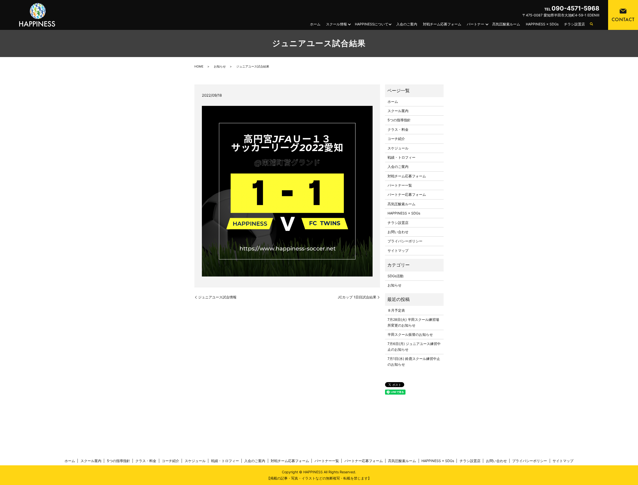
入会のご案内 (406, 24)
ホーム (315, 24)
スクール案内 (398, 111)
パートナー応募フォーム (407, 194)
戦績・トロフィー (401, 157)
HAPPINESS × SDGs (542, 24)
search (591, 24)
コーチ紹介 (396, 139)
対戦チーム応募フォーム (442, 24)
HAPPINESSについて (371, 24)
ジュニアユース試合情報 (217, 297)
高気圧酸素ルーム (506, 24)
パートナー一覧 (400, 185)
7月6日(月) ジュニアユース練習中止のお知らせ (414, 346)
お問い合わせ (398, 232)
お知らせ (220, 66)
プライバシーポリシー (405, 241)
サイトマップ (398, 250)
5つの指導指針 (399, 120)
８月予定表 (396, 310)
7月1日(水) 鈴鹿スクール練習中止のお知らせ (414, 361)
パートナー (475, 24)
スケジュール (398, 148)
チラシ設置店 (574, 24)
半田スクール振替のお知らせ (410, 334)
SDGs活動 (395, 276)
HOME (198, 66)
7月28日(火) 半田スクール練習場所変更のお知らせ (413, 322)
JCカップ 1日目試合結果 (357, 297)
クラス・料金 (398, 129)
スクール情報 (336, 24)
